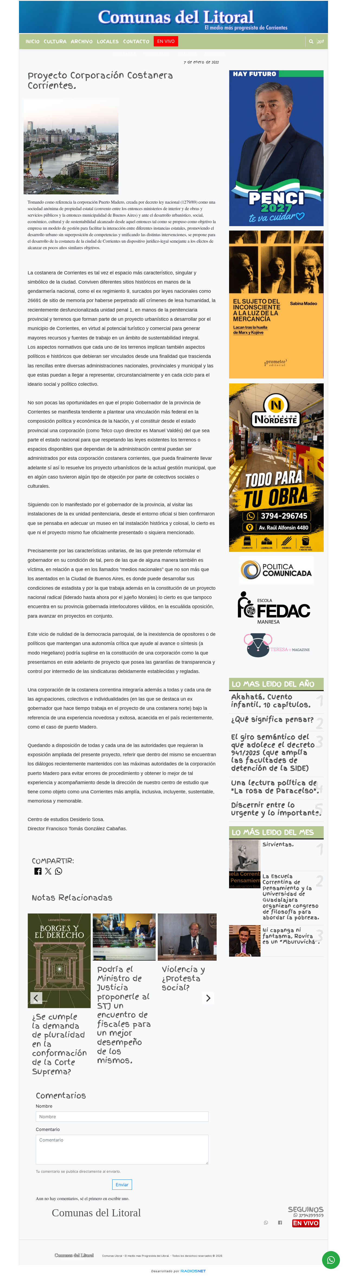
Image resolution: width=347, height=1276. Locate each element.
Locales (108, 41)
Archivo (82, 41)
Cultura (55, 41)
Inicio (33, 41)
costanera (124, 53)
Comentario (48, 1129)
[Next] (208, 998)
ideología (215, 53)
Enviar (122, 1184)
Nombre (44, 1106)
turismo (187, 53)
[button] (311, 41)
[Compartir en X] (48, 873)
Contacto (136, 41)
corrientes (157, 53)
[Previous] (36, 998)
